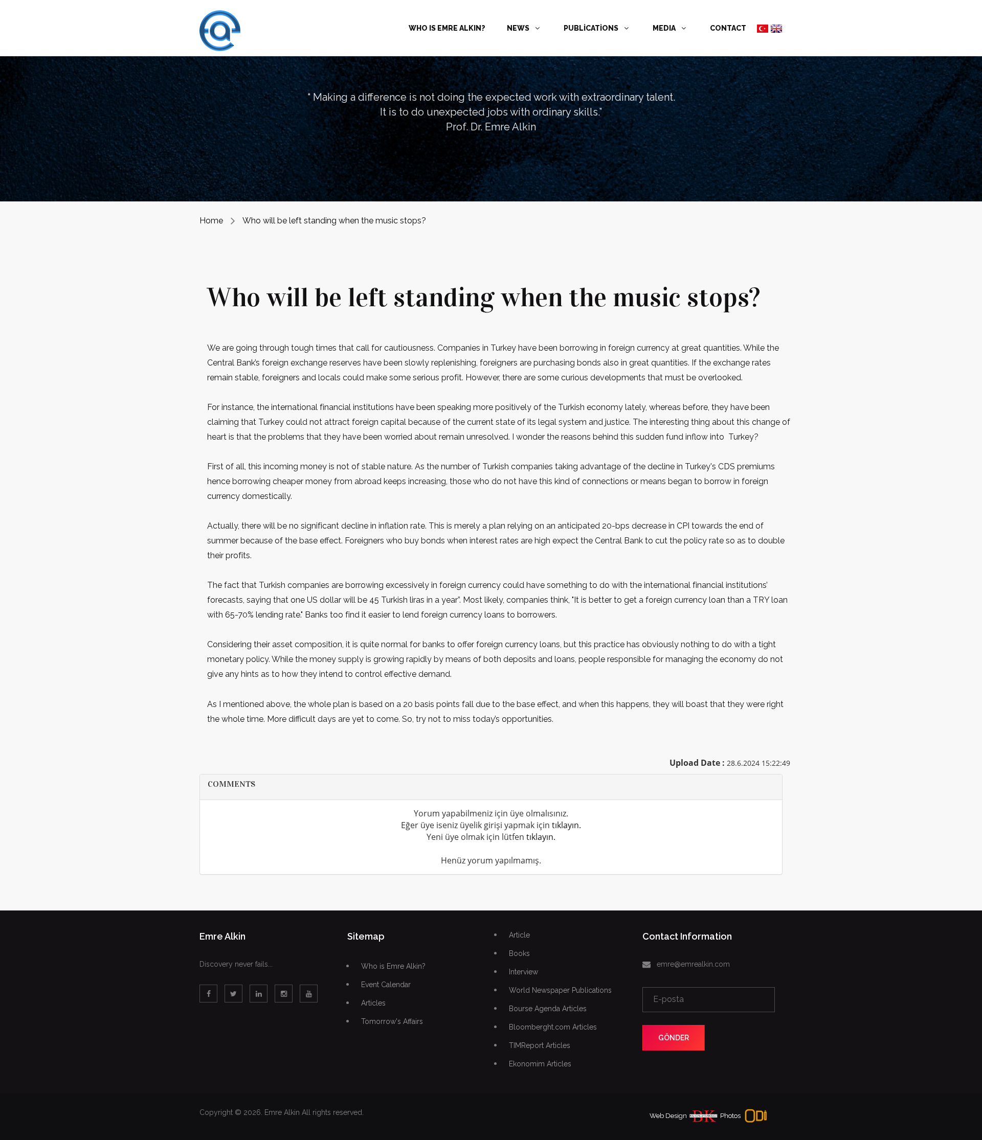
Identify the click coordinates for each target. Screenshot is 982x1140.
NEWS (519, 28)
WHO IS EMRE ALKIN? (447, 28)
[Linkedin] (258, 993)
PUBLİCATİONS (592, 28)
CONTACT (728, 28)
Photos (730, 1116)
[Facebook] (208, 993)
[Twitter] (233, 993)
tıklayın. (566, 825)
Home (211, 220)
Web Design (668, 1116)
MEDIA (665, 28)
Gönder (673, 1038)
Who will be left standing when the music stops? (334, 220)
